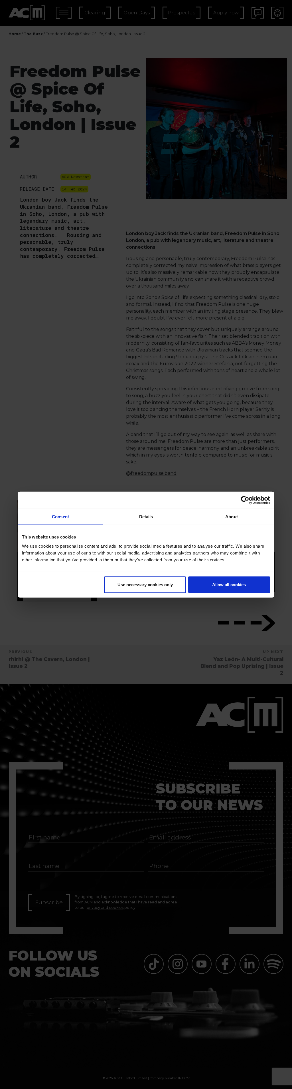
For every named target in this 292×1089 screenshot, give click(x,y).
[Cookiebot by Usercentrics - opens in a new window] (245, 500)
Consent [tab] (60, 516)
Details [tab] (146, 516)
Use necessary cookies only (145, 584)
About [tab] (231, 516)
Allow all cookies (229, 584)
